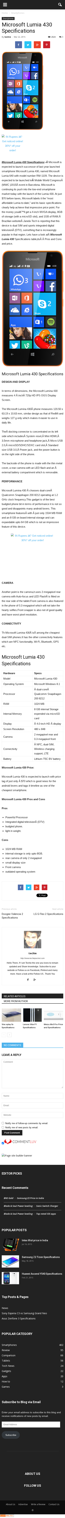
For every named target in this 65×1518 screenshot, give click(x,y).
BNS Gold (8, 1198)
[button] (60, 4)
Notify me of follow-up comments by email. (26, 1123)
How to (6, 1381)
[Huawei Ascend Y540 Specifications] (10, 1278)
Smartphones (8, 18)
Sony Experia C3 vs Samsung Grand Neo (24, 1313)
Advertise (23, 1504)
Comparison (8, 1355)
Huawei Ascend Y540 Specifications (42, 1273)
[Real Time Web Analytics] (7, 1516)
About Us (10, 1504)
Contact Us (54, 1504)
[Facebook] (29, 980)
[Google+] (36, 980)
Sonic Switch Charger (47, 1205)
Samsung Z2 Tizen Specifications (41, 1257)
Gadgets (6, 1371)
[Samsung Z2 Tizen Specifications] (10, 1261)
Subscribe (10, 1435)
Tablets (6, 1360)
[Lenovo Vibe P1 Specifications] (32, 1015)
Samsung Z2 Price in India (30, 1198)
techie (8, 37)
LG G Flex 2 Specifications (48, 914)
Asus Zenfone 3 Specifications (19, 1318)
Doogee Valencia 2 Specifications (12, 915)
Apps (4, 1376)
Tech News (8, 1365)
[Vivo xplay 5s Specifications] (11, 1015)
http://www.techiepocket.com (32, 958)
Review (6, 1350)
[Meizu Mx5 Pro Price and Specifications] (53, 1015)
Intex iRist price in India (35, 1240)
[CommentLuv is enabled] (20, 1143)
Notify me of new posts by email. (21, 1127)
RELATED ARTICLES (14, 996)
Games (6, 1386)
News (5, 1308)
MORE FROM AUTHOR (16, 1001)
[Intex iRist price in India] (10, 1245)
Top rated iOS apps (46, 1213)
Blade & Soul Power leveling (18, 1205)
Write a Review (38, 1504)
